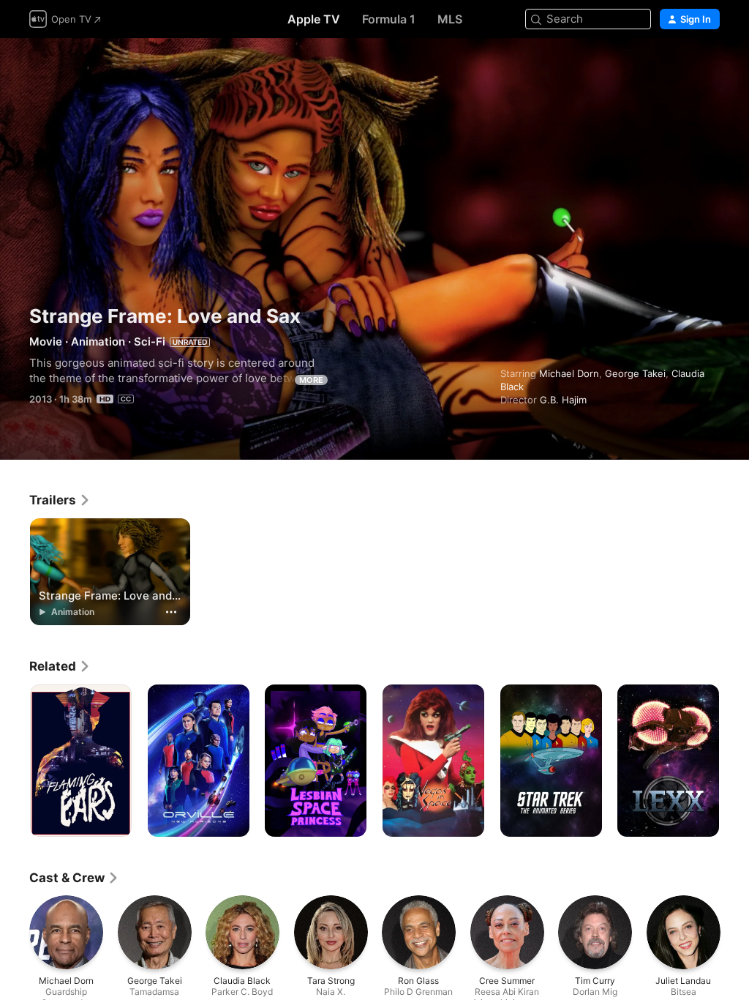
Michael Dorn (569, 373)
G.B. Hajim (563, 400)
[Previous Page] (14, 760)
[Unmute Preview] (709, 67)
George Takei (635, 373)
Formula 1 (388, 19)
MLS (449, 19)
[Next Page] (734, 760)
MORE (311, 380)
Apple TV (313, 19)
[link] (60, 500)
